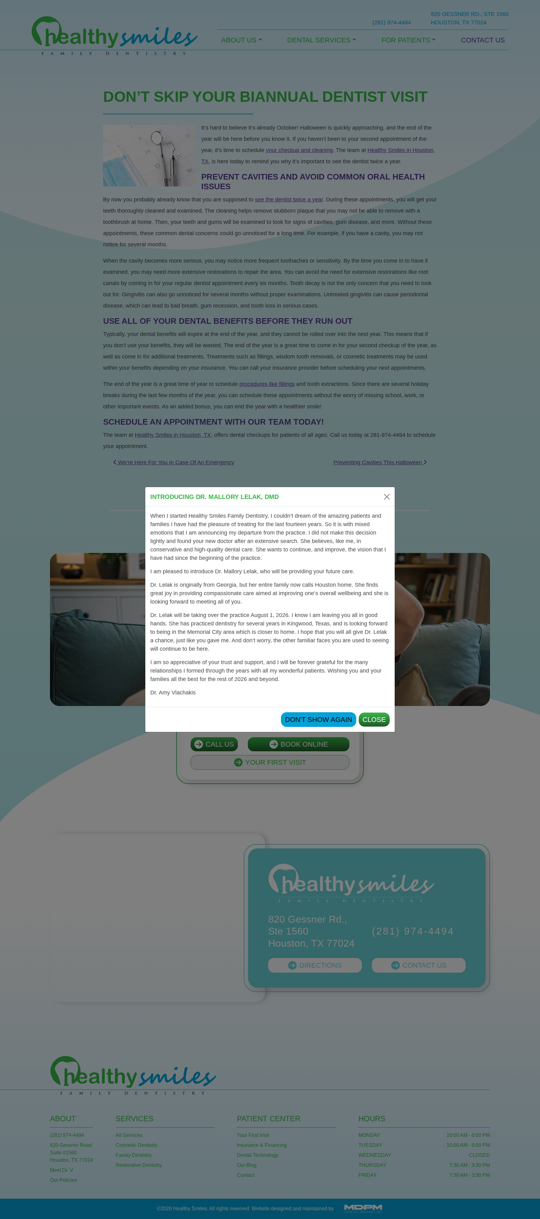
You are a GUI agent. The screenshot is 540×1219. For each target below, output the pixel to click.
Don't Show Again (318, 719)
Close (374, 719)
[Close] (387, 496)
